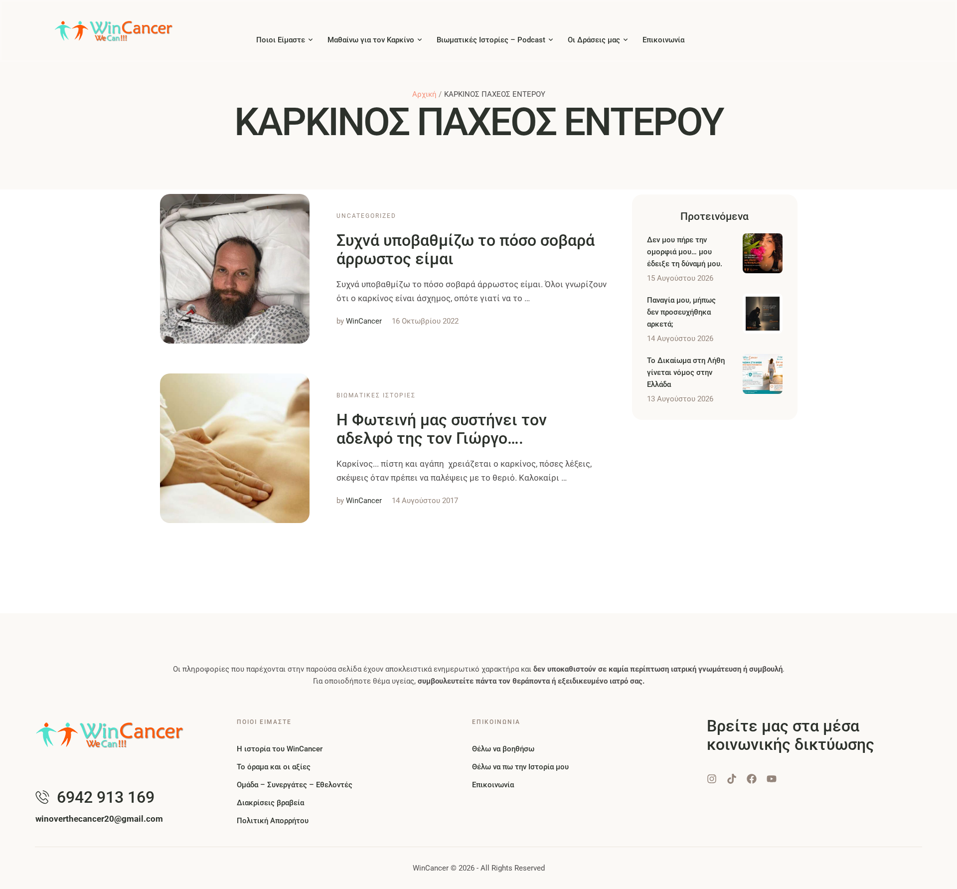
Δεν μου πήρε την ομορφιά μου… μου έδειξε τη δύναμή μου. (684, 251)
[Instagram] (712, 779)
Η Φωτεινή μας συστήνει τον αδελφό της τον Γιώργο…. (441, 429)
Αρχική (424, 94)
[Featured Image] (235, 269)
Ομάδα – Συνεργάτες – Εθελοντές (294, 784)
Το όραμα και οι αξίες (274, 766)
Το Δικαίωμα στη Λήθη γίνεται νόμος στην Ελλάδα (686, 372)
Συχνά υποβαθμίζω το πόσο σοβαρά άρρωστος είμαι (465, 249)
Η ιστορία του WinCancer (279, 748)
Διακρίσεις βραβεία (270, 802)
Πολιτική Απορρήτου (273, 820)
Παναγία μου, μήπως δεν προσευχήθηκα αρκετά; (681, 312)
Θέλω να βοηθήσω (503, 748)
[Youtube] (772, 779)
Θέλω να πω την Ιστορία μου (520, 766)
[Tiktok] (732, 779)
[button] (311, 40)
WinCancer (431, 868)
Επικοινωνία (493, 784)
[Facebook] (752, 779)
